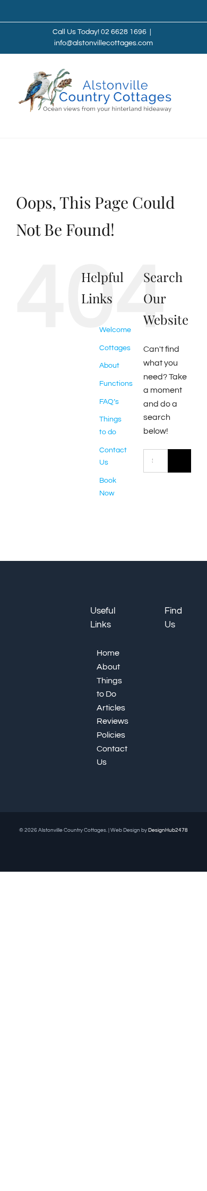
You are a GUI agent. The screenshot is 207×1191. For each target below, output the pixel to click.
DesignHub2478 (168, 830)
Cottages (115, 348)
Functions (116, 383)
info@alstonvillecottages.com (103, 43)
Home (107, 653)
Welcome (115, 330)
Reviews (107, 721)
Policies (107, 735)
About (109, 365)
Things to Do (107, 687)
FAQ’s (109, 402)
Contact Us (107, 756)
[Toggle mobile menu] (187, 121)
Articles (107, 708)
